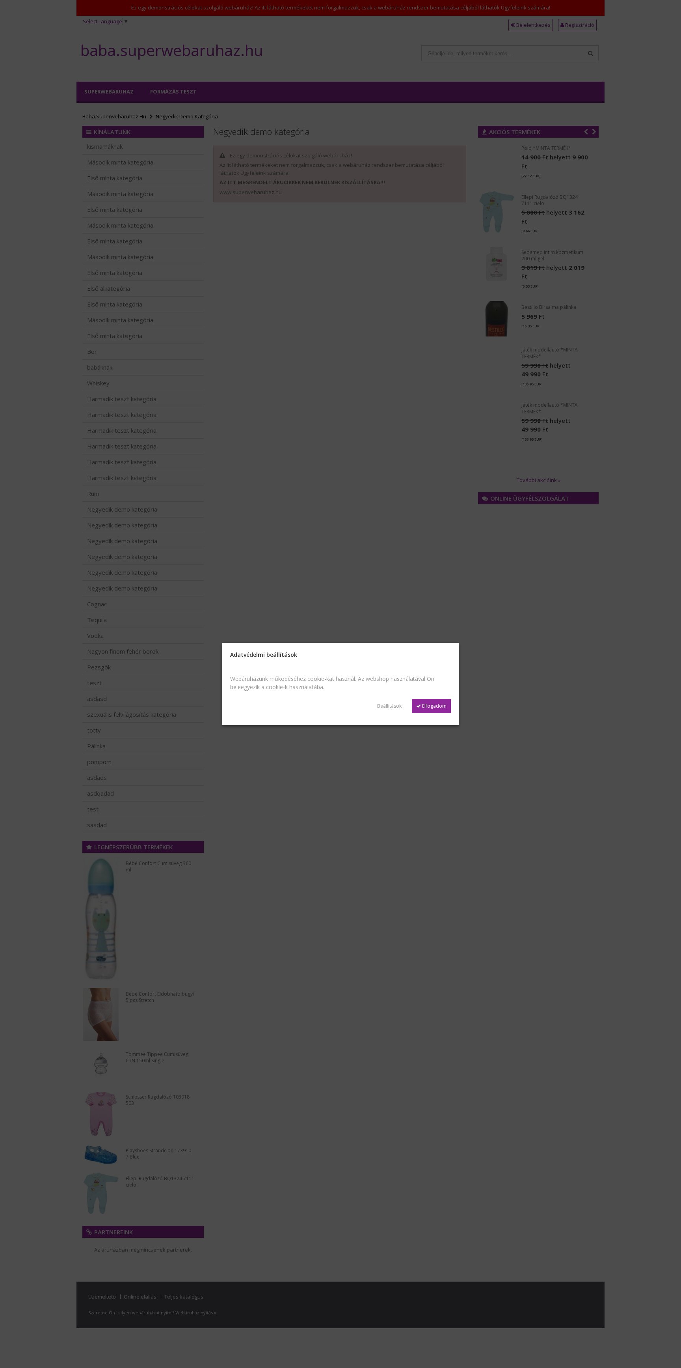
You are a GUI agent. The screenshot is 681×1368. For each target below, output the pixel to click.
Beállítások (389, 706)
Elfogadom (434, 706)
